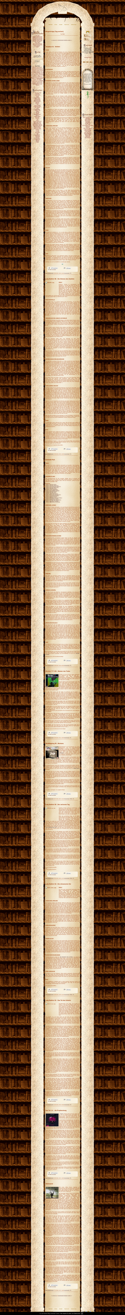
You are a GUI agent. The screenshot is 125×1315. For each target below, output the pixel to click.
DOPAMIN (61, 752)
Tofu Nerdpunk (88, 137)
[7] (63, 40)
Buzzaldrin (88, 122)
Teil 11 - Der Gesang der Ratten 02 (53, 494)
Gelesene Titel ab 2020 (37, 39)
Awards (37, 96)
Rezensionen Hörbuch (37, 124)
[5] (61, 40)
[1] (55, 40)
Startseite (50, 24)
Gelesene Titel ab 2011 (37, 37)
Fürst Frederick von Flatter (87, 125)
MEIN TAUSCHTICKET (88, 117)
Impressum (66, 24)
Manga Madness (87, 133)
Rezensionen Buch (37, 121)
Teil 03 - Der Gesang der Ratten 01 (53, 486)
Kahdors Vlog (37, 110)
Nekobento (87, 136)
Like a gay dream (87, 132)
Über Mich (37, 35)
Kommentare (66, 273)
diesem (61, 1113)
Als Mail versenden (52, 269)
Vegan (37, 46)
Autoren (37, 95)
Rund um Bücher (37, 126)
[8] (65, 40)
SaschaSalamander (49, 273)
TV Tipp (37, 130)
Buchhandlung (37, 105)
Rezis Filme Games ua (37, 44)
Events (37, 108)
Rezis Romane (37, 41)
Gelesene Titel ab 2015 (37, 38)
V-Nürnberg (37, 135)
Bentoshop (87, 121)
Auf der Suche (37, 94)
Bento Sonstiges (37, 101)
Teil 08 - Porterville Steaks (51, 491)
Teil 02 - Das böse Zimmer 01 (52, 485)
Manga (37, 113)
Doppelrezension (37, 106)
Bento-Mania (87, 119)
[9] (66, 40)
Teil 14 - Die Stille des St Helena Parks (54, 497)
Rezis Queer (37, 45)
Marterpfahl (87, 135)
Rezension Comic (37, 122)
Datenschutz (73, 24)
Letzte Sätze (87, 131)
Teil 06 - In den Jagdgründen (52, 489)
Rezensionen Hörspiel (37, 125)
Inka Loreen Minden (88, 128)
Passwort (37, 117)
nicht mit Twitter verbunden (64, 268)
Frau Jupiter (87, 124)
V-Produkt (37, 136)
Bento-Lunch (87, 120)
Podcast (37, 118)
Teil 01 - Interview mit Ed (51, 484)
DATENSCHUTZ (87, 57)
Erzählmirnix (87, 123)
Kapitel (37, 111)
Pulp (37, 119)
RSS (71, 798)
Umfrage (37, 131)
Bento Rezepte (37, 100)
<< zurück (53, 40)
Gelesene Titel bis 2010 (37, 36)
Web (37, 133)
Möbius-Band (76, 768)
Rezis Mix (37, 42)
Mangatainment (37, 114)
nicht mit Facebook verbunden (49, 268)
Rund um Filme (37, 127)
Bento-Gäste (37, 98)
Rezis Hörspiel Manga (37, 43)
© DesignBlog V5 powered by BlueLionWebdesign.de (42, 1311)
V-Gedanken (37, 134)
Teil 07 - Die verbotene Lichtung (52, 490)
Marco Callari (87, 134)
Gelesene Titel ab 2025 (37, 40)
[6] (62, 40)
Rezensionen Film (37, 123)
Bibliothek (37, 103)
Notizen (37, 115)
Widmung (37, 139)
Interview (37, 102)
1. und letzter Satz (37, 92)
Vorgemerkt (37, 132)
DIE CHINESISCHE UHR (51, 827)
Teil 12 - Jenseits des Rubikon (52, 495)
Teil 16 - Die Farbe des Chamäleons (53, 499)
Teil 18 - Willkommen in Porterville (53, 501)
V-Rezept (37, 137)
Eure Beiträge (37, 107)
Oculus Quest (37, 116)
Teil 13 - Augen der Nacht (51, 496)
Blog (37, 104)
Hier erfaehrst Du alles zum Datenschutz (70, 1313)
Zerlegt (37, 140)
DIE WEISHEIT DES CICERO (66, 956)
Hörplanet (88, 126)
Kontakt (60, 24)
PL (70, 273)
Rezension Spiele (37, 128)
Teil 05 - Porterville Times (51, 488)
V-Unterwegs (37, 138)
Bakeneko (88, 118)
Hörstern (88, 127)
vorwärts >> (69, 40)
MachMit (37, 112)
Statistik (37, 129)
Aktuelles (37, 93)
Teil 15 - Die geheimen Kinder (52, 498)
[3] (58, 40)
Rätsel (37, 120)
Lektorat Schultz (87, 130)
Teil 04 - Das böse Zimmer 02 (52, 487)
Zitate (37, 142)
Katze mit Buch (88, 129)
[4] (59, 40)
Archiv (56, 24)
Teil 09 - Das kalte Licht (51, 492)
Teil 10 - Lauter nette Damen (52, 493)
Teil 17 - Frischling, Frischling (52, 500)
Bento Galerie (37, 99)
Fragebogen (37, 109)
